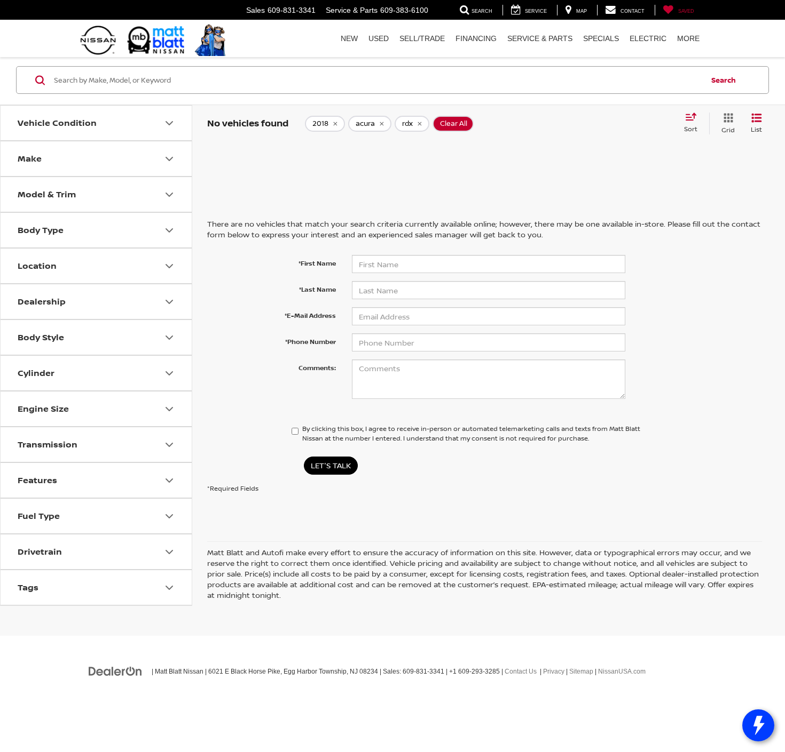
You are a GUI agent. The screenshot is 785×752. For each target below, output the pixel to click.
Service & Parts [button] (539, 38)
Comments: (317, 367)
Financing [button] (476, 38)
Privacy (553, 671)
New (349, 38)
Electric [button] (648, 38)
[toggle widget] (758, 725)
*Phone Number (310, 341)
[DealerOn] (115, 671)
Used (378, 38)
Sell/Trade (422, 38)
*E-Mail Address (310, 315)
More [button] (688, 38)
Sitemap (581, 671)
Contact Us (521, 671)
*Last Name (317, 289)
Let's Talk (331, 465)
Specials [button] (601, 38)
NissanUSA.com (622, 671)
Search (723, 80)
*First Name (317, 263)
